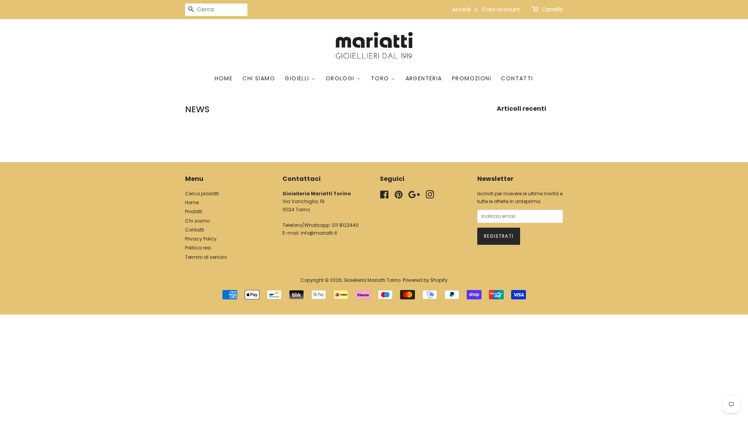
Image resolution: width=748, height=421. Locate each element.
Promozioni (471, 78)
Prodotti (193, 212)
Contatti (517, 78)
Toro (381, 78)
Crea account (501, 9)
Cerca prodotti (202, 194)
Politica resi (198, 248)
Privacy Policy (201, 239)
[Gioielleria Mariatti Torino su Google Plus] (414, 196)
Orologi (341, 78)
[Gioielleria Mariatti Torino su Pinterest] (398, 196)
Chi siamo (258, 78)
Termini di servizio (206, 257)
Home (224, 78)
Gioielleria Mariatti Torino (372, 280)
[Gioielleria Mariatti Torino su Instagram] (429, 196)
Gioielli (298, 78)
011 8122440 (345, 225)
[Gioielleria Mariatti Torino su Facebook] (384, 196)
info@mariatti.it (319, 233)
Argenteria (424, 78)
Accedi (461, 9)
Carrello (552, 9)
